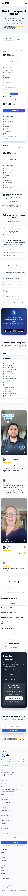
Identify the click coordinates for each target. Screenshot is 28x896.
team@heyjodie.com (8, 769)
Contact (3, 857)
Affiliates (3, 852)
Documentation (5, 878)
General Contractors (6, 818)
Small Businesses (5, 802)
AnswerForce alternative (7, 794)
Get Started (13, 61)
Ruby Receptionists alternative (9, 789)
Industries (3, 860)
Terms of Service (18, 885)
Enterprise (4, 865)
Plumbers (3, 807)
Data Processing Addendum (14, 887)
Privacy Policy (9, 885)
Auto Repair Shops (6, 810)
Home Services (5, 820)
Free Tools (4, 862)
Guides (3, 873)
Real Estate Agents (6, 805)
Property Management (7, 815)
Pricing (3, 868)
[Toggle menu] (26, 3)
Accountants (4, 823)
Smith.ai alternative (6, 786)
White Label (4, 855)
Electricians (4, 825)
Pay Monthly (9, 38)
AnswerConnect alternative (8, 784)
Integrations (4, 875)
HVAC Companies (6, 813)
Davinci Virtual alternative (8, 791)
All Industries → (5, 828)
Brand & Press (5, 870)
